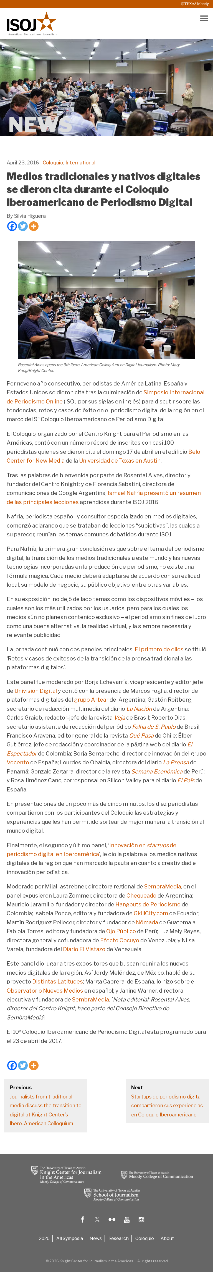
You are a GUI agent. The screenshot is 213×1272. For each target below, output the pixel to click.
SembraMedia (162, 886)
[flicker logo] (112, 1223)
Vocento (18, 762)
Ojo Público (121, 931)
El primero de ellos (159, 649)
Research (118, 1238)
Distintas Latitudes (57, 981)
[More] (34, 226)
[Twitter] (23, 226)
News (96, 1238)
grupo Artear (91, 699)
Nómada (147, 922)
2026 (44, 1238)
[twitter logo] (97, 1223)
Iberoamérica (81, 854)
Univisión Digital (35, 691)
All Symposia (69, 1238)
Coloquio (53, 163)
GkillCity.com (151, 913)
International (80, 163)
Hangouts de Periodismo (148, 904)
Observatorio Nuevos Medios (45, 990)
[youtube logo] (126, 1223)
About (167, 1238)
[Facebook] (12, 226)
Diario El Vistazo (84, 949)
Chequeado (141, 895)
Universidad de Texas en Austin (120, 460)
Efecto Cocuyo (119, 940)
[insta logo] (141, 1223)
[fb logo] (82, 1223)
